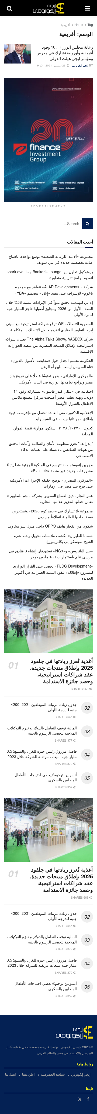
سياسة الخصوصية (53, 1074)
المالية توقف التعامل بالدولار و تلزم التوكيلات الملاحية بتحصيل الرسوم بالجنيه (42, 730)
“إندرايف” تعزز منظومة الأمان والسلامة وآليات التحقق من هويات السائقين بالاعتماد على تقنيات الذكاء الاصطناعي (51, 449)
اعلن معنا (28, 1074)
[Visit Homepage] (48, 8)
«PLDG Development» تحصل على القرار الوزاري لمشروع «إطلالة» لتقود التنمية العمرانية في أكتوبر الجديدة (53, 572)
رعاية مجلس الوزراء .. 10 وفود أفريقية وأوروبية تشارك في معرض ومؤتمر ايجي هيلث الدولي (64, 52)
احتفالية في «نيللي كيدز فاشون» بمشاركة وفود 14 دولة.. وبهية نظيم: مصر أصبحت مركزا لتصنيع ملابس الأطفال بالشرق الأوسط (52, 397)
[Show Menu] (87, 8)
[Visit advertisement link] (48, 140)
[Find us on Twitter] (80, 1099)
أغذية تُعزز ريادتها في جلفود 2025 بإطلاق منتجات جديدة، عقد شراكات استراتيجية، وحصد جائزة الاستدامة (61, 671)
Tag (90, 24)
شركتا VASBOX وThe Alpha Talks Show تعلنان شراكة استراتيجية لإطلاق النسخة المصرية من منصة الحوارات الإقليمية (49, 345)
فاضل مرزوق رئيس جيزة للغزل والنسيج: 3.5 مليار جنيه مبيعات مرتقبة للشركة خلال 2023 (42, 753)
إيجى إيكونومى (80, 65)
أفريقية (65, 24)
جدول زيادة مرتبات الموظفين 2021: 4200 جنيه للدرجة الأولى (44, 707)
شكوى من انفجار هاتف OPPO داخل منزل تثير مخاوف (50, 526)
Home (78, 24)
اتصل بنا (10, 1074)
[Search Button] (9, 8)
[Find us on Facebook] (88, 1099)
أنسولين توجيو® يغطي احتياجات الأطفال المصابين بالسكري (46, 777)
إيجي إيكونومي (80, 1074)
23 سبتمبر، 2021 (56, 65)
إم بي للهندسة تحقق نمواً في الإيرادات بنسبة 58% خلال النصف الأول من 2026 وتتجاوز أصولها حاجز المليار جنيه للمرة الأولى (49, 308)
